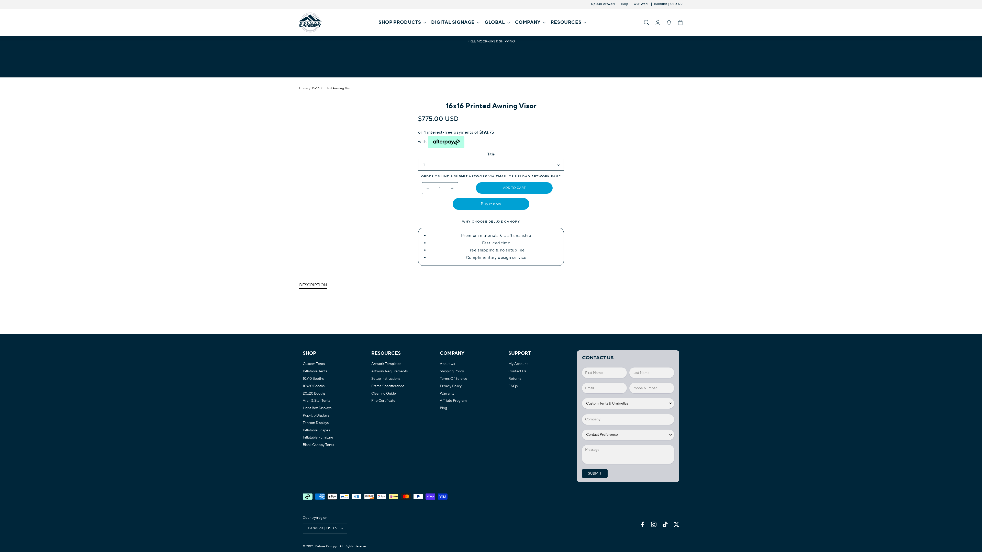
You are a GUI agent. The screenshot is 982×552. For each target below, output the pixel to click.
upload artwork (532, 176)
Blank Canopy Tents (318, 445)
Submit (594, 473)
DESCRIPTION (313, 285)
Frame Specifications (387, 386)
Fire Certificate (383, 401)
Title (491, 154)
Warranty (447, 394)
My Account (518, 364)
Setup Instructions (385, 379)
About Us (447, 364)
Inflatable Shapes (316, 430)
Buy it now (491, 204)
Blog (443, 408)
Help (624, 4)
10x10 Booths (313, 379)
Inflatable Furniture (318, 437)
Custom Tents (314, 364)
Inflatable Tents (315, 371)
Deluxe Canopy (326, 546)
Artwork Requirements (389, 371)
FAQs (513, 386)
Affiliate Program (453, 401)
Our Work (641, 4)
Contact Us (517, 371)
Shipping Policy (452, 371)
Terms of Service (453, 379)
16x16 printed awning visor (332, 88)
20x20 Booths (314, 394)
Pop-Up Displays (316, 415)
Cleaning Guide (383, 394)
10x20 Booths (314, 386)
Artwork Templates (386, 364)
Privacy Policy (451, 386)
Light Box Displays (317, 408)
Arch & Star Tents (316, 401)
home (303, 88)
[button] (401, 22)
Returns (514, 379)
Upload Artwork (603, 4)
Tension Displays (316, 423)
